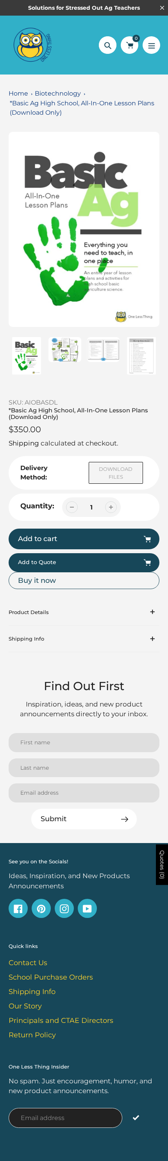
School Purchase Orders (51, 977)
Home (18, 93)
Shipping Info (32, 991)
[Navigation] (151, 45)
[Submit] (135, 1117)
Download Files (115, 473)
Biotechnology (58, 93)
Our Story (25, 1006)
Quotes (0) (162, 864)
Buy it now (37, 580)
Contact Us (28, 963)
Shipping (24, 443)
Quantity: (37, 506)
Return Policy (32, 1035)
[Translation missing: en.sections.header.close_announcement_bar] (162, 8)
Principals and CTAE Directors (61, 1020)
